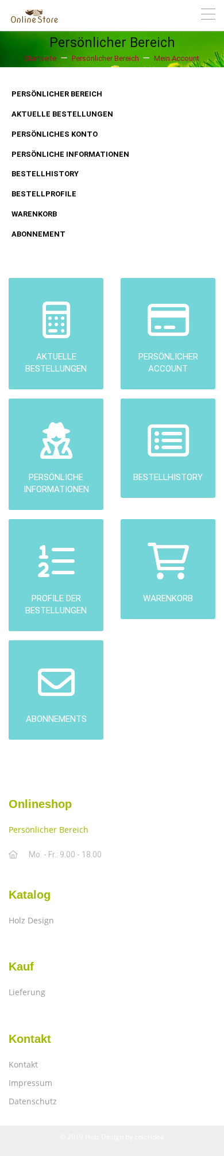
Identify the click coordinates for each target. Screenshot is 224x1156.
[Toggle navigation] (208, 16)
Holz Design (31, 920)
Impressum (30, 1082)
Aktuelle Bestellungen (62, 114)
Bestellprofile (43, 194)
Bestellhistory (45, 173)
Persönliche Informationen (70, 154)
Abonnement (38, 234)
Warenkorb (34, 214)
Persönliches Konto (54, 134)
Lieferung (27, 992)
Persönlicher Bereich (56, 94)
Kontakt (23, 1064)
